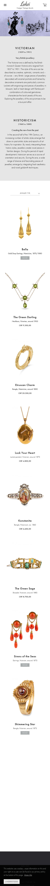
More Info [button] (28, 875)
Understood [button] (11, 881)
